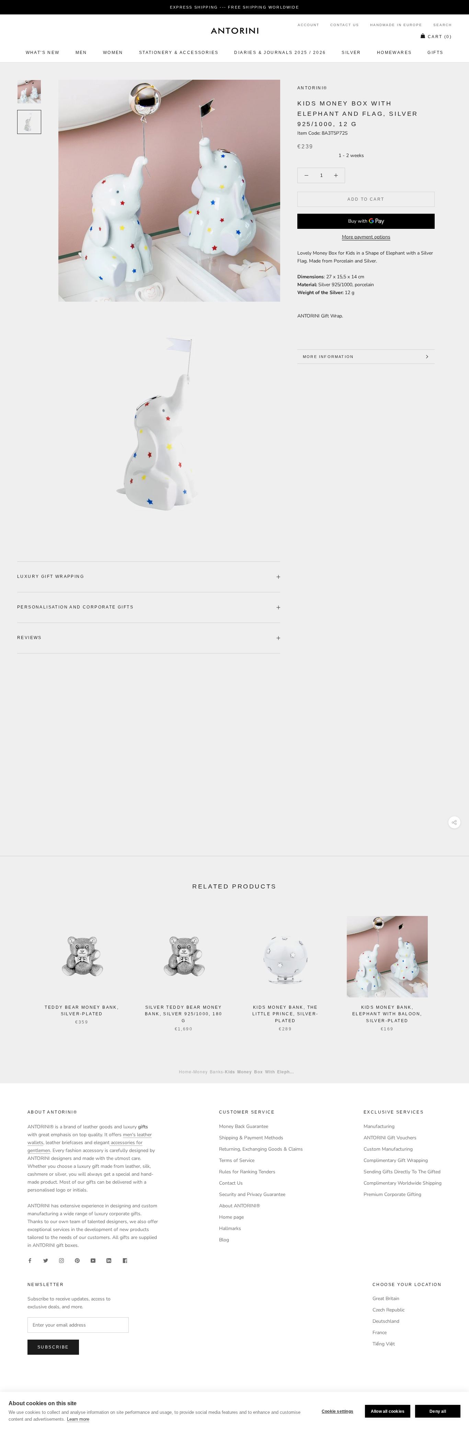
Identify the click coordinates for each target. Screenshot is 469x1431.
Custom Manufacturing (388, 1149)
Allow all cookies (387, 1411)
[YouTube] (93, 1260)
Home (185, 1071)
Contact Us (344, 25)
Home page (231, 1217)
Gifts (435, 52)
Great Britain (386, 1298)
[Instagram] (61, 1260)
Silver (351, 52)
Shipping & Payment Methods (251, 1137)
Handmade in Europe (396, 25)
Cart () (440, 36)
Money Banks (208, 1071)
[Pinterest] (77, 1260)
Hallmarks (230, 1228)
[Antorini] (234, 30)
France (380, 1332)
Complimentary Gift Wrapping (396, 1160)
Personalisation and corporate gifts (75, 607)
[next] (447, 966)
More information (328, 357)
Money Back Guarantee (243, 1126)
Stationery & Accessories (179, 52)
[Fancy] (124, 1260)
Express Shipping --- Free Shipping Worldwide (234, 7)
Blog (224, 1240)
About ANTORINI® (239, 1206)
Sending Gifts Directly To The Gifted (402, 1172)
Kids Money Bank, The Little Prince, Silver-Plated (285, 1014)
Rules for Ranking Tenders (247, 1172)
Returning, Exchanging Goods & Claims (261, 1149)
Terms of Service (236, 1160)
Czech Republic (388, 1310)
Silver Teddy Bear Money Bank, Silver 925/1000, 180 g (183, 1014)
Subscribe (53, 1347)
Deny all (438, 1411)
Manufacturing (379, 1126)
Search (442, 25)
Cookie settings (337, 1411)
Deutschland (386, 1321)
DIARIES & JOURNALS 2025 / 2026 (280, 52)
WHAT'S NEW (43, 52)
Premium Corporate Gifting (392, 1194)
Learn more (78, 1419)
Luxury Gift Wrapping (50, 576)
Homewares (394, 52)
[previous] (21, 966)
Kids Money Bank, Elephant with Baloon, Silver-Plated (387, 1014)
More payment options (366, 237)
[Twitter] (45, 1260)
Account (308, 25)
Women (113, 52)
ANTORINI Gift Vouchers (390, 1137)
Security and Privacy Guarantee (252, 1194)
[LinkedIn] (108, 1260)
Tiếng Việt (384, 1344)
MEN (81, 52)
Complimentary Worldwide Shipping (403, 1183)
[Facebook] (29, 1260)
